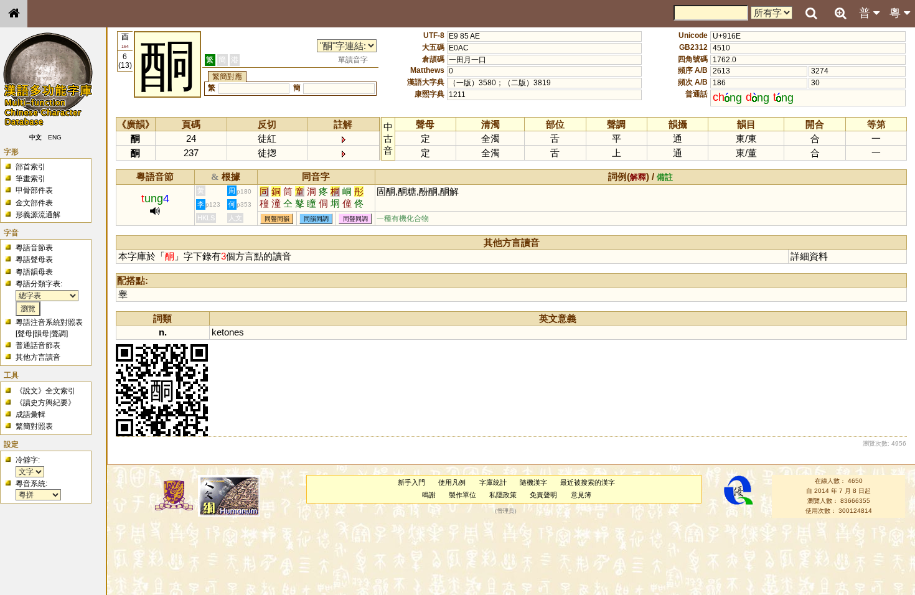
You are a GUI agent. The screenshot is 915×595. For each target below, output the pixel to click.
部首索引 (30, 166)
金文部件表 (34, 203)
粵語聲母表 (34, 259)
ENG (55, 137)
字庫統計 (493, 482)
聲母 (24, 333)
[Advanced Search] (840, 13)
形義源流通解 (38, 214)
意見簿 (581, 495)
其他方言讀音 (38, 357)
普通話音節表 (38, 345)
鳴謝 (429, 495)
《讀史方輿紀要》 (45, 402)
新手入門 (411, 482)
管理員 (505, 511)
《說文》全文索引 (45, 391)
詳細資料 (809, 256)
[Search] (811, 13)
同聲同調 (355, 218)
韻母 (41, 333)
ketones (228, 332)
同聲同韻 (277, 218)
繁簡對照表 (34, 426)
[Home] (13, 13)
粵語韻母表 (34, 272)
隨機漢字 (533, 482)
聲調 (58, 333)
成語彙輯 (30, 414)
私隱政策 (503, 495)
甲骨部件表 (34, 190)
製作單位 (462, 495)
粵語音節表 (34, 247)
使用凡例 (452, 482)
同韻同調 (316, 218)
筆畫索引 (30, 178)
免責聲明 (543, 495)
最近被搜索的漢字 (587, 482)
